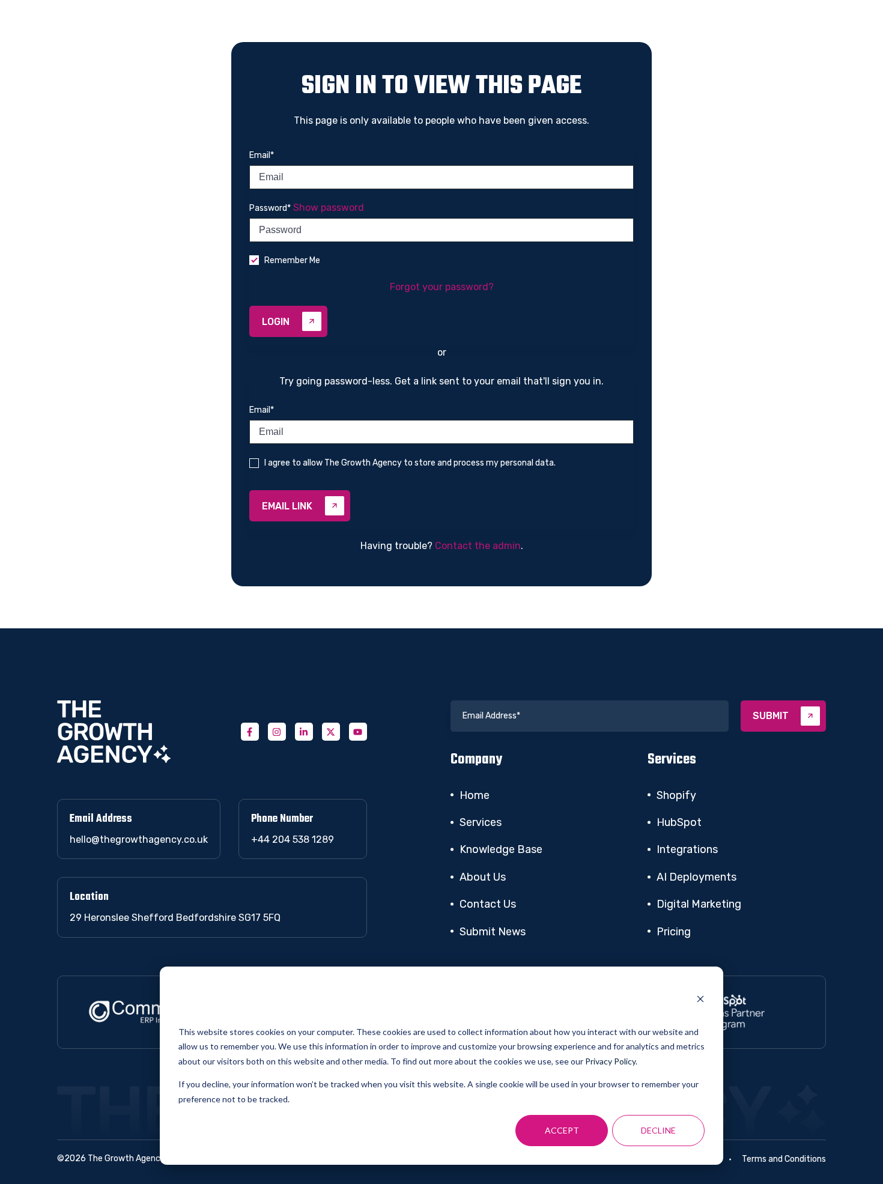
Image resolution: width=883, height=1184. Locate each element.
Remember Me (292, 260)
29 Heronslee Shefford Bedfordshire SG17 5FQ (175, 917)
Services (481, 822)
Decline (658, 1130)
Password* (270, 208)
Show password (328, 207)
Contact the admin (478, 545)
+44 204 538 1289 (292, 839)
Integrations (687, 849)
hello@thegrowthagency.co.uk (139, 839)
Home (475, 795)
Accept (562, 1130)
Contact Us (488, 904)
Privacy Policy (610, 1061)
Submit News (493, 931)
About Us (483, 877)
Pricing (674, 931)
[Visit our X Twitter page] (331, 732)
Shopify (676, 795)
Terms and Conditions (784, 1159)
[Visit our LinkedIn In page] (304, 732)
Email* (261, 155)
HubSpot (679, 822)
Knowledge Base (501, 849)
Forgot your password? (442, 287)
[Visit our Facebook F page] (250, 732)
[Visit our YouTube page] (358, 732)
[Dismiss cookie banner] (700, 1000)
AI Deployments (696, 877)
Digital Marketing (699, 904)
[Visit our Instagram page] (277, 732)
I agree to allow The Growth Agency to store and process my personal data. (410, 463)
